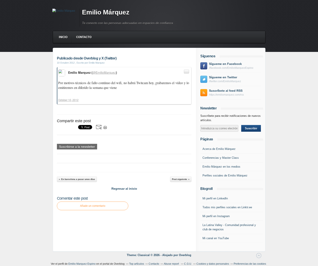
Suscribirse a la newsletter (77, 146)
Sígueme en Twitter (223, 77)
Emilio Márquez (105, 12)
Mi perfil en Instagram (216, 216)
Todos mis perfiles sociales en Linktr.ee (227, 207)
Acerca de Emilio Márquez (219, 149)
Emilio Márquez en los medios (221, 166)
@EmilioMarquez (104, 72)
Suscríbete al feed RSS (226, 90)
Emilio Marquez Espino (82, 263)
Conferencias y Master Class (220, 157)
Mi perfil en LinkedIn (215, 198)
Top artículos (136, 263)
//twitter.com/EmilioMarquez (225, 81)
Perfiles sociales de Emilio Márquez (224, 175)
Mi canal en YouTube (215, 238)
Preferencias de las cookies (250, 263)
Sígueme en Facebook (225, 64)
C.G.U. (188, 263)
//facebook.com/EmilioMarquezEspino (231, 67)
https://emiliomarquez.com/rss (226, 94)
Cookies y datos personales (212, 263)
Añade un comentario (92, 205)
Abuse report (172, 263)
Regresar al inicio (124, 188)
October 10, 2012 (68, 100)
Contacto (84, 37)
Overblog (185, 255)
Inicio (63, 37)
